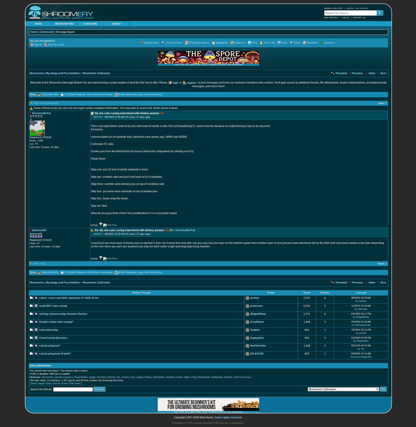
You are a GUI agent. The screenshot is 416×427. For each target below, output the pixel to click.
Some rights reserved (228, 417)
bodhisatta (216, 377)
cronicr (179, 377)
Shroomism (48, 377)
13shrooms (159, 377)
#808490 (97, 117)
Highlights (222, 42)
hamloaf (170, 377)
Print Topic (74, 383)
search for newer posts (154, 108)
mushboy (101, 377)
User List (269, 42)
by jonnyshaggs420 (361, 356)
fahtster (111, 377)
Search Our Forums (357, 8)
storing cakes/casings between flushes (63, 313)
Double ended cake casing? (56, 321)
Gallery (116, 23)
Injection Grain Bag (150, 94)
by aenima (361, 301)
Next (383, 73)
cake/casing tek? (49, 345)
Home (38, 23)
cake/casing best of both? (55, 353)
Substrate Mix (49, 94)
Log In (345, 17)
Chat (284, 42)
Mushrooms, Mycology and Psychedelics (55, 73)
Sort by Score (60, 383)
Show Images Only (41, 383)
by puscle (361, 333)
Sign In (38, 44)
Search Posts (174, 42)
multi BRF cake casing (53, 305)
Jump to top (39, 263)
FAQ (254, 42)
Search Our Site (333, 8)
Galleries (239, 42)
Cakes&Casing (48, 329)
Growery (329, 42)
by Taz (361, 348)
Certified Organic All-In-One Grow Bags (89, 94)
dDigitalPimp (258, 313)
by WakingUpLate (361, 325)
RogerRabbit (80, 377)
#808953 (97, 234)
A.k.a (248, 377)
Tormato (227, 377)
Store (297, 42)
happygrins (257, 337)
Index (371, 73)
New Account (331, 17)
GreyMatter (257, 321)
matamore (256, 305)
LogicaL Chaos (143, 377)
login (175, 82)
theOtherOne (258, 345)
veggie (92, 377)
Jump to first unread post (46, 103)
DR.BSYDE (257, 353)
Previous (357, 73)
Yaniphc (255, 329)
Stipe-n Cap (190, 377)
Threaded (341, 73)
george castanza (64, 377)
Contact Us (359, 17)
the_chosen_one (125, 377)
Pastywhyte (204, 377)
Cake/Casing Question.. (53, 337)
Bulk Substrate (128, 94)
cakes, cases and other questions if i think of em (69, 297)
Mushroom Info (64, 23)
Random (312, 42)
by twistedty (361, 309)
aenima (254, 297)
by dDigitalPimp (361, 317)
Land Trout (239, 377)
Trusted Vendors (199, 42)
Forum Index (151, 42)
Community (90, 23)
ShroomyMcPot (184, 230)
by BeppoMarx (361, 340)
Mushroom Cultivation (96, 73)
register (192, 82)
